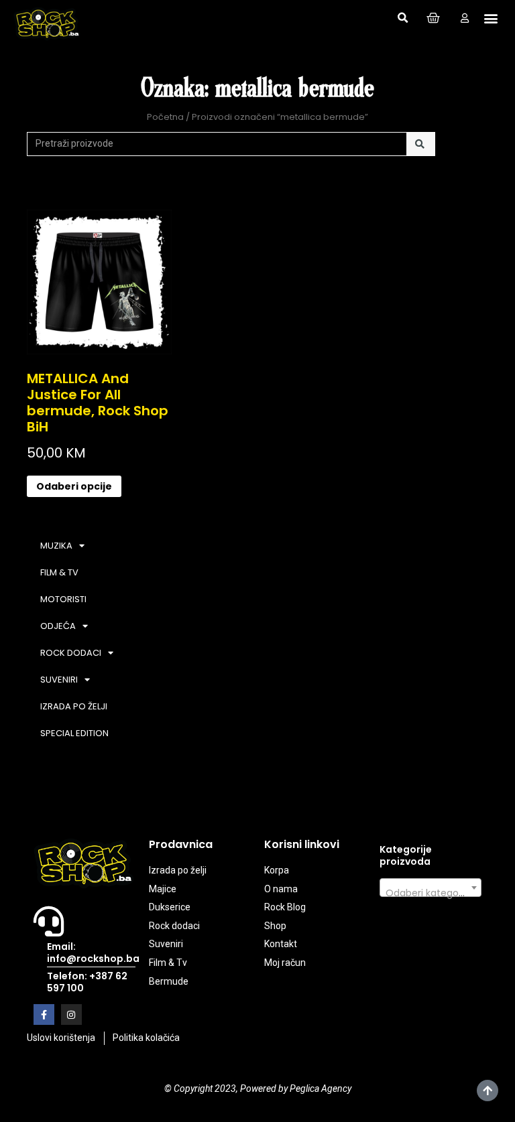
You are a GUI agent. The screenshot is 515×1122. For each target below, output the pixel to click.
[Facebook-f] (44, 1014)
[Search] (420, 144)
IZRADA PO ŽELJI (73, 706)
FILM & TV (59, 572)
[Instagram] (71, 1014)
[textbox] (430, 893)
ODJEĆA (58, 626)
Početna (165, 117)
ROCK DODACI (70, 652)
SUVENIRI (59, 679)
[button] (402, 18)
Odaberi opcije (74, 486)
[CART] (433, 18)
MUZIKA (56, 545)
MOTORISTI (63, 599)
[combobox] (430, 887)
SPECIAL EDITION (74, 733)
